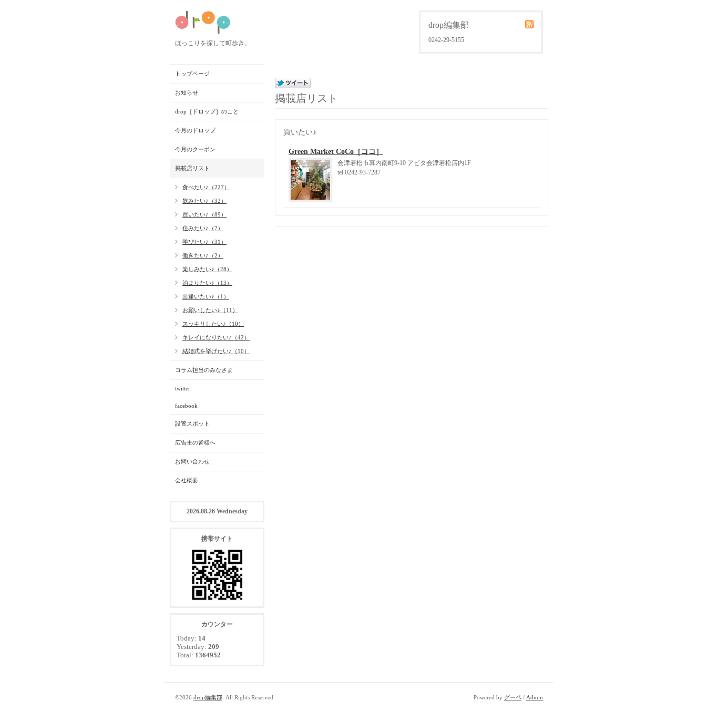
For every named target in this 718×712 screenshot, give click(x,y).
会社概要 (186, 480)
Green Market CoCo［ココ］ (336, 152)
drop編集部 (207, 697)
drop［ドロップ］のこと (207, 111)
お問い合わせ (192, 461)
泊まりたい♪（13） (207, 283)
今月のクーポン (195, 149)
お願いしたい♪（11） (210, 310)
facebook (186, 406)
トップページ (192, 73)
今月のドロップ (195, 130)
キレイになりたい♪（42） (216, 337)
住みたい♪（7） (202, 228)
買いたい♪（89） (204, 214)
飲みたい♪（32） (204, 201)
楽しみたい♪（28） (207, 269)
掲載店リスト (192, 168)
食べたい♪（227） (206, 187)
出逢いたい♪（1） (205, 296)
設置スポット (192, 423)
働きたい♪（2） (202, 255)
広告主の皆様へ (195, 442)
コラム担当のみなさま (204, 370)
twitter (182, 388)
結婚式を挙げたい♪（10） (216, 351)
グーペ (512, 697)
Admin (534, 697)
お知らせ (186, 92)
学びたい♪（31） (204, 242)
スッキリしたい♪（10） (213, 324)
